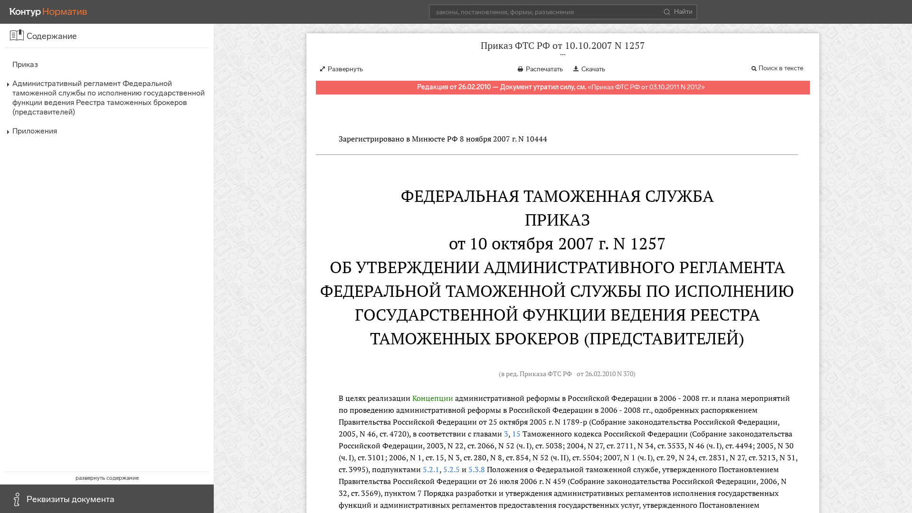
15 (516, 433)
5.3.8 (476, 469)
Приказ (25, 64)
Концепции (432, 398)
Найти (683, 12)
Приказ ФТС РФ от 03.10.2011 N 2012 (646, 87)
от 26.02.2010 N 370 (605, 374)
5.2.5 (451, 469)
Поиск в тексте (781, 68)
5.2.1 (431, 469)
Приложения (34, 130)
